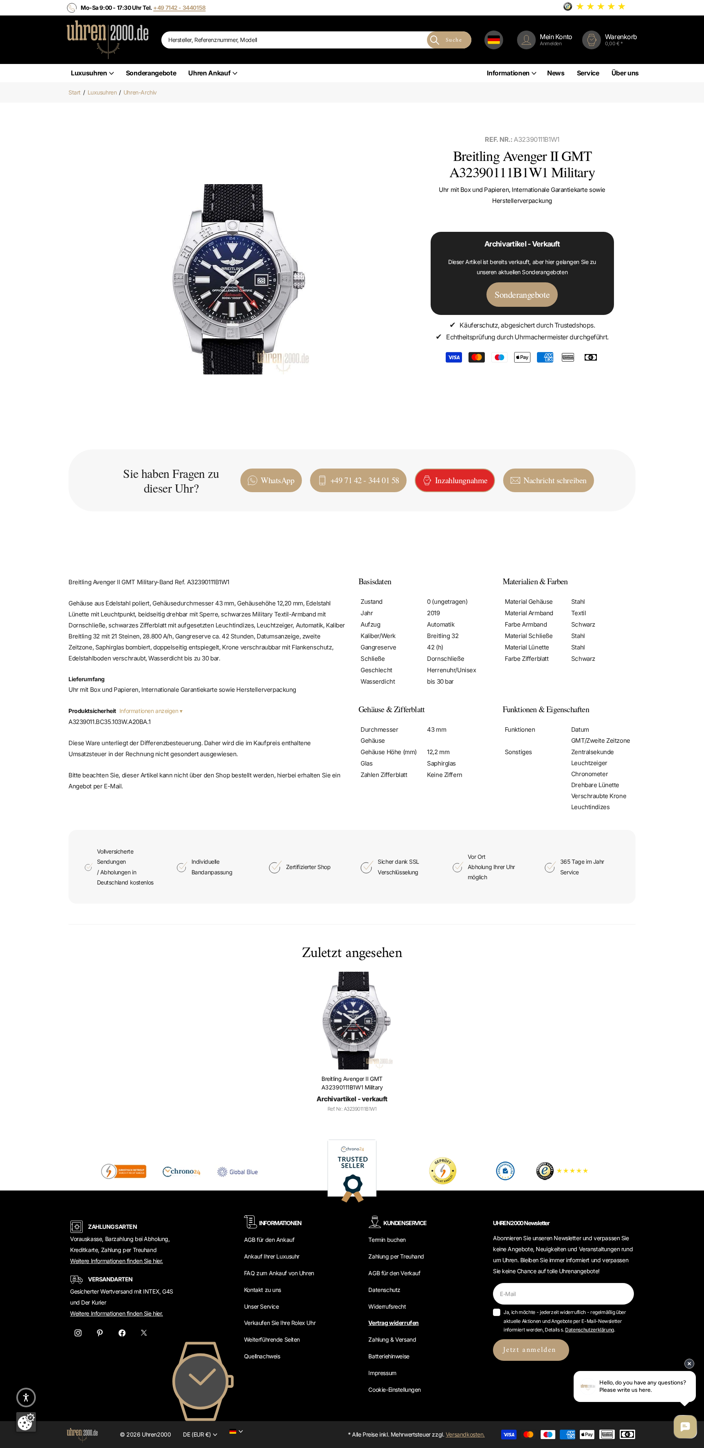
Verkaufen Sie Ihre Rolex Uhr (279, 1322)
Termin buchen (387, 1239)
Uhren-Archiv (140, 92)
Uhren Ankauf (209, 73)
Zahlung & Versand (392, 1339)
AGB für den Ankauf (269, 1239)
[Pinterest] (100, 1333)
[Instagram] (78, 1333)
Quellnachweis (262, 1356)
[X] (144, 1333)
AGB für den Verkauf (394, 1273)
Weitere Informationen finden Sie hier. (116, 1260)
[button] (26, 1397)
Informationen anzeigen (149, 710)
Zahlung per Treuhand (396, 1256)
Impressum (382, 1372)
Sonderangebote (151, 73)
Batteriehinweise (388, 1356)
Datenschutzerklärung (589, 1330)
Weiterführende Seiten (272, 1339)
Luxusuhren (89, 73)
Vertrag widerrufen (393, 1322)
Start (74, 92)
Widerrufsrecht (387, 1306)
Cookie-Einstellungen (394, 1389)
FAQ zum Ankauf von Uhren (279, 1273)
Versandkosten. (465, 1434)
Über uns (625, 73)
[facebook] (122, 1333)
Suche (454, 40)
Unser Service (261, 1306)
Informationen (508, 73)
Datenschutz (384, 1289)
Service (588, 73)
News (556, 73)
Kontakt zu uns (262, 1289)
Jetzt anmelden (531, 1350)
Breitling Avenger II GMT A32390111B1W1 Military (352, 1083)
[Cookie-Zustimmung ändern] (26, 1422)
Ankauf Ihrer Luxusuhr (271, 1256)
